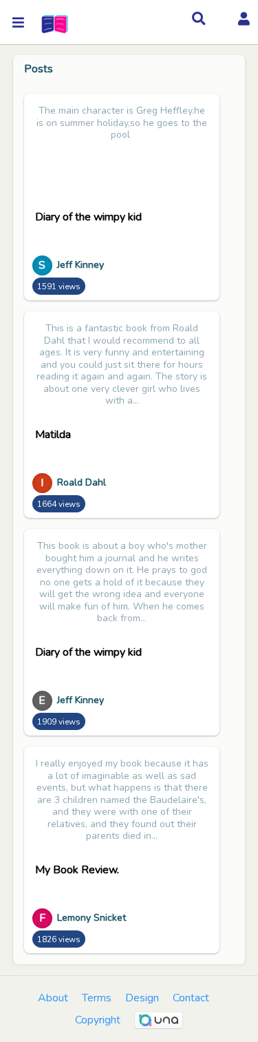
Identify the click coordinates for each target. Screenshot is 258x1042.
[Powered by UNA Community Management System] (159, 1020)
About (53, 997)
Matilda (53, 434)
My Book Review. (77, 869)
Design (142, 997)
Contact (191, 997)
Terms (96, 997)
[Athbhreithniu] (53, 22)
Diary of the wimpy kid (88, 217)
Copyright (97, 1020)
